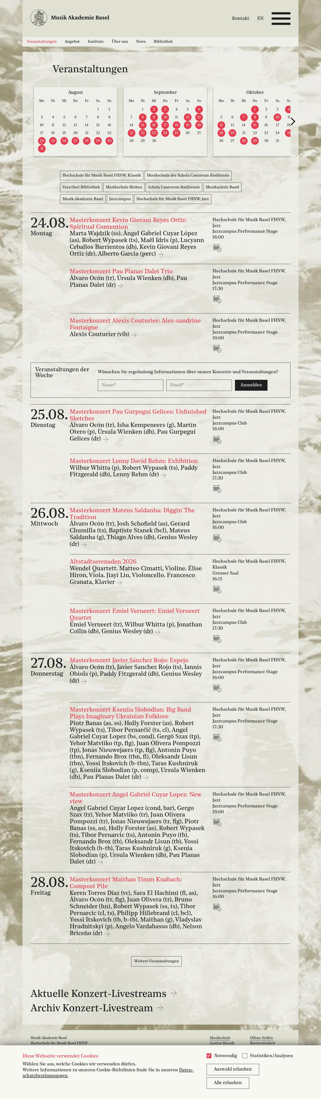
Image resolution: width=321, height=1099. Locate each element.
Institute (96, 42)
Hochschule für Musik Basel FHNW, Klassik (101, 175)
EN (260, 18)
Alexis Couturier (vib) (100, 335)
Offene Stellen (261, 1038)
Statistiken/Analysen (271, 1056)
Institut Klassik (222, 1043)
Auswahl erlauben (233, 1069)
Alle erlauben (228, 1083)
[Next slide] (293, 121)
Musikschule (220, 1038)
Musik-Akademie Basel (82, 199)
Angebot (72, 42)
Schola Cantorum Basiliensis (174, 187)
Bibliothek (163, 42)
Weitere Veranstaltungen (156, 961)
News (141, 42)
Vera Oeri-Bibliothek (81, 187)
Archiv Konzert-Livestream (93, 1009)
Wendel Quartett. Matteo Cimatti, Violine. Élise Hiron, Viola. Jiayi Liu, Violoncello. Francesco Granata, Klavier (136, 575)
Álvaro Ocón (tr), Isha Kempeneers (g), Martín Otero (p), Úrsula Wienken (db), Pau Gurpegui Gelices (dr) (133, 432)
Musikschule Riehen (124, 187)
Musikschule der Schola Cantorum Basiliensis (188, 175)
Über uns (120, 42)
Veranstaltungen (42, 42)
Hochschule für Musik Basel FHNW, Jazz (172, 199)
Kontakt (240, 18)
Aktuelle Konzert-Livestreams (100, 994)
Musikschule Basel (222, 187)
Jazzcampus (120, 199)
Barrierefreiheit (262, 1043)
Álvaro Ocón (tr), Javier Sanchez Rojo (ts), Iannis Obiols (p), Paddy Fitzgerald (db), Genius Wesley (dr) (136, 674)
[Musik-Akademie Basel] (74, 18)
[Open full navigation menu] (281, 18)
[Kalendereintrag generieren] (218, 248)
